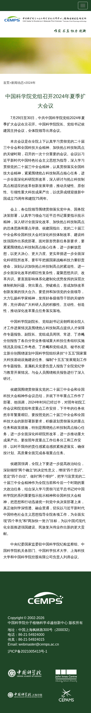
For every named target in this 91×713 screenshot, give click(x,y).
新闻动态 (17, 82)
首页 (6, 82)
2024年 (30, 82)
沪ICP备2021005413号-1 (27, 651)
